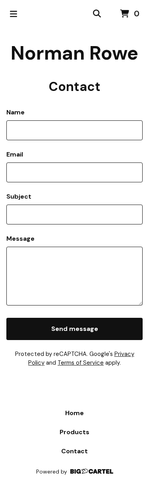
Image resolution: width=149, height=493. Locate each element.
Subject (18, 196)
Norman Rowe (74, 53)
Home (74, 413)
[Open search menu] (97, 13)
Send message (74, 329)
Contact (74, 451)
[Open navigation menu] (13, 14)
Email (14, 154)
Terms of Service (81, 363)
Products (74, 432)
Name (15, 112)
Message (20, 238)
